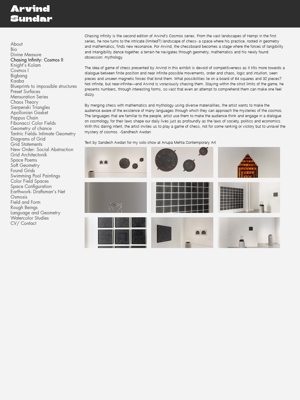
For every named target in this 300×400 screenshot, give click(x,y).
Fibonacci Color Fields (33, 123)
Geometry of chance (31, 128)
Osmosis (19, 197)
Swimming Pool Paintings (35, 176)
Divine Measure (26, 54)
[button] (116, 162)
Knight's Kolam (26, 65)
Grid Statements (26, 144)
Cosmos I (20, 70)
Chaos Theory (24, 102)
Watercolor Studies (30, 218)
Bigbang (19, 75)
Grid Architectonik (29, 155)
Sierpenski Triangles (30, 107)
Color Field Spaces (30, 181)
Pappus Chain (24, 118)
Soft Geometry (25, 165)
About (17, 44)
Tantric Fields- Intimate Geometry (43, 133)
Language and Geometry (35, 213)
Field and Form (25, 202)
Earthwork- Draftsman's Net (38, 191)
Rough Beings (24, 207)
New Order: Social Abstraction (42, 149)
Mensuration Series (29, 97)
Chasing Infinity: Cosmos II (37, 60)
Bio (14, 49)
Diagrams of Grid (28, 139)
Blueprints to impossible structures (44, 86)
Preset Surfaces (25, 91)
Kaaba (17, 81)
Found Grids (23, 170)
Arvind (30, 8)
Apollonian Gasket (29, 112)
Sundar (31, 18)
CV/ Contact (23, 223)
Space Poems (24, 160)
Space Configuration (31, 186)
